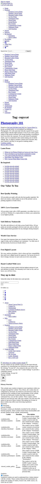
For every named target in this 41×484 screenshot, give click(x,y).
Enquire (7, 41)
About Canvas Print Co (15, 304)
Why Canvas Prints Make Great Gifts (16, 159)
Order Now (8, 44)
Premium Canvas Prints (15, 11)
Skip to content (5, 1)
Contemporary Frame (14, 25)
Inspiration (11, 36)
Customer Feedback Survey (16, 309)
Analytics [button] (3, 473)
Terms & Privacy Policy (15, 323)
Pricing (7, 30)
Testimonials (8, 106)
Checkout (7, 112)
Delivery (7, 32)
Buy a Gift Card (13, 357)
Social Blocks (12, 22)
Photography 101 (12, 123)
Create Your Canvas (14, 351)
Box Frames (12, 23)
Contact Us (8, 109)
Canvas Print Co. (32, 127)
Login (6, 46)
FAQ (9, 320)
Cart (6, 111)
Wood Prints (12, 20)
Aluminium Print (13, 18)
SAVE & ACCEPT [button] (6, 482)
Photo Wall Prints (10, 70)
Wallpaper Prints (13, 27)
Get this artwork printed (12, 166)
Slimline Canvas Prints (15, 13)
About (6, 303)
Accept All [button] (14, 373)
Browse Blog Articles (7, 144)
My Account (12, 354)
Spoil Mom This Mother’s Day (14, 157)
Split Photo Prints (10, 73)
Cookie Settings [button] (5, 373)
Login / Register (13, 356)
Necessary (6, 405)
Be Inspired (8, 34)
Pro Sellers (8, 39)
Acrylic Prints (12, 17)
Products (7, 10)
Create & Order (9, 349)
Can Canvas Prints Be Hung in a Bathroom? (18, 155)
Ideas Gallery (12, 316)
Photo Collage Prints (11, 71)
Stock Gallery (12, 37)
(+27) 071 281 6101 (7, 5)
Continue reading (6, 143)
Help (6, 318)
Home (6, 8)
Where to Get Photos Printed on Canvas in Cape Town (21, 152)
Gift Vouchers (12, 29)
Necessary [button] (4, 403)
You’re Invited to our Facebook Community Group (20, 154)
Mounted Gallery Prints (15, 15)
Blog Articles (12, 311)
